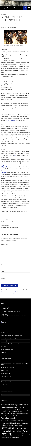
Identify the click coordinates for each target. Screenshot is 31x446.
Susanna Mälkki (9, 435)
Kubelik (17, 413)
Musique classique (5, 349)
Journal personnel (5, 373)
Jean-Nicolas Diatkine (8, 413)
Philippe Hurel (14, 423)
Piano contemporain (6, 312)
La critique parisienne (6, 310)
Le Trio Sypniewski (5, 370)
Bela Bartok (26, 404)
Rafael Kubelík (4, 308)
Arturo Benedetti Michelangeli (18, 404)
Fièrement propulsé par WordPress (8, 444)
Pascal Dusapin (18, 418)
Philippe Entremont (17, 421)
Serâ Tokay (3, 435)
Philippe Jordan (23, 423)
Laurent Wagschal (23, 413)
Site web (3, 278)
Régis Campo (6, 433)
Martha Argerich (10, 415)
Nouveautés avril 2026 (6, 382)
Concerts (3, 14)
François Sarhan (4, 411)
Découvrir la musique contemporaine (10, 335)
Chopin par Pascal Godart (7, 379)
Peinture (3, 352)
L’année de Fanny (5, 384)
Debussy (25, 405)
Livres (2, 346)
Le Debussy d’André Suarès (7, 367)
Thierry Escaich (4, 437)
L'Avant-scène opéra (5, 307)
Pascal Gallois (5, 421)
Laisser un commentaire (22, 23)
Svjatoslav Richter (16, 435)
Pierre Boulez (7, 427)
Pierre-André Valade (18, 425)
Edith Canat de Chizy (9, 408)
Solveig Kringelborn (10, 120)
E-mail (2, 271)
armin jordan (8, 404)
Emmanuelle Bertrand (15, 410)
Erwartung (3, 172)
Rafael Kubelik (23, 430)
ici (3, 165)
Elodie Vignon (4, 410)
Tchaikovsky (22, 435)
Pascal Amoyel (8, 418)
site (15, 155)
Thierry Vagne (11, 23)
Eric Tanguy (26, 410)
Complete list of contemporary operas (10, 311)
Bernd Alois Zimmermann (5, 405)
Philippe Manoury (6, 167)
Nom (2, 265)
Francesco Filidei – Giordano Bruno (9, 226)
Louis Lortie (4, 415)
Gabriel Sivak (10, 411)
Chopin (21, 405)
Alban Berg (3, 404)
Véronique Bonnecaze (13, 437)
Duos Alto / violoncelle (6, 376)
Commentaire (5, 244)
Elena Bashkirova (21, 408)
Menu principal (29, 8)
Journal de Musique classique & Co (9, 343)
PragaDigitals (4, 314)
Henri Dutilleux (18, 411)
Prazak (13, 431)
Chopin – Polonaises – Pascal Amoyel (10, 220)
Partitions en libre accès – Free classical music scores (14, 315)
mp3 (15, 415)
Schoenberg (26, 434)
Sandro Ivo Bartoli (17, 434)
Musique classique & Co (8, 8)
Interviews (3, 341)
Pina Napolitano (20, 428)
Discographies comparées (7, 338)
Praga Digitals (6, 431)
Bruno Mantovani (15, 405)
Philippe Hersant (5, 423)
